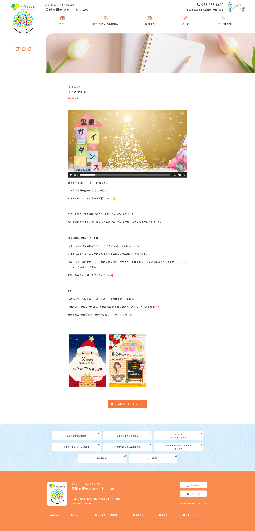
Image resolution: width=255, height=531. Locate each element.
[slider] (125, 175)
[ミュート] (179, 175)
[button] (127, 143)
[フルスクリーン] (183, 175)
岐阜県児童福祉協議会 (76, 435)
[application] (127, 143)
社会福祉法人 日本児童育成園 (127, 447)
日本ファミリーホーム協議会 (76, 447)
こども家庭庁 (153, 458)
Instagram (195, 485)
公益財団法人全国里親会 (127, 435)
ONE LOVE (179, 436)
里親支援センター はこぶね (67, 8)
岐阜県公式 (102, 458)
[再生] (71, 175)
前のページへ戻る (127, 403)
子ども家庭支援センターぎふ (178, 447)
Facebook (195, 493)
